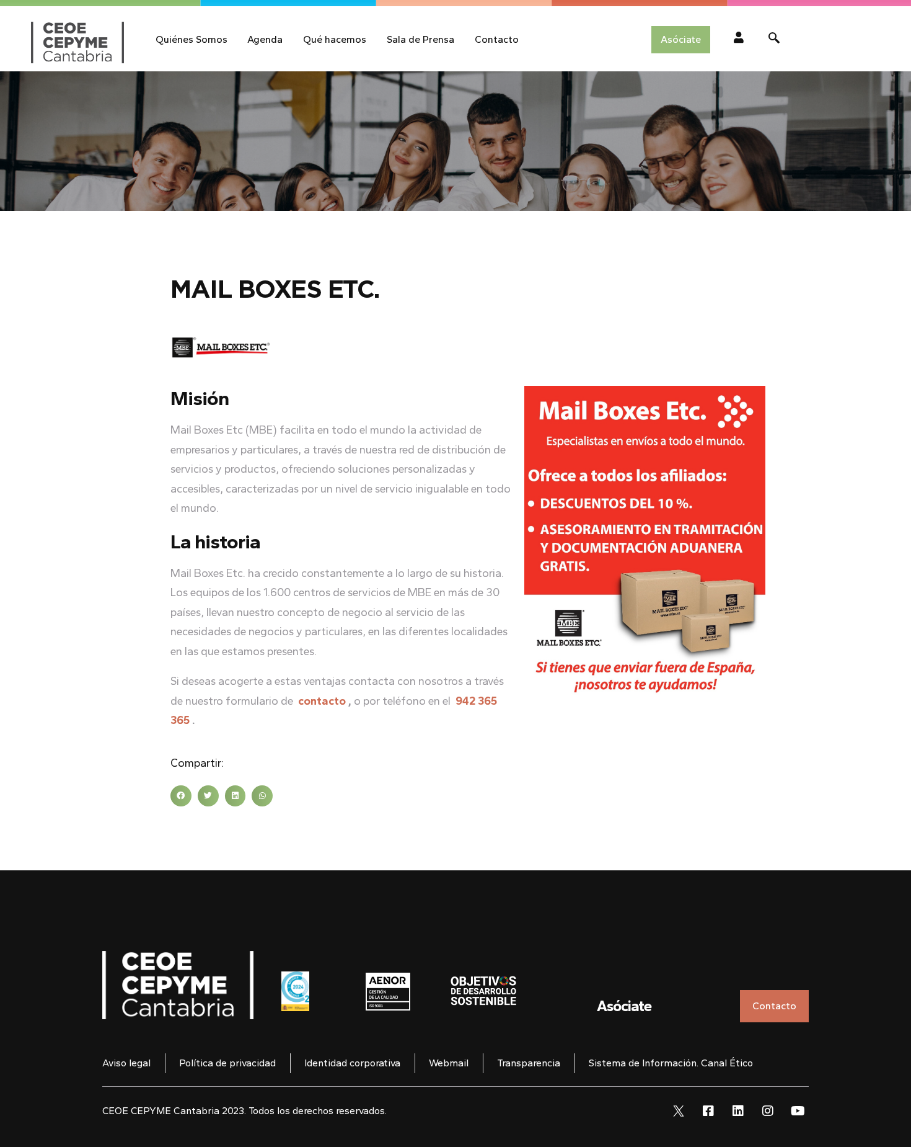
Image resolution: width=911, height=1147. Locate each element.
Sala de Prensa (420, 39)
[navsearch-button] (774, 40)
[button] (180, 795)
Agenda (265, 39)
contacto (322, 701)
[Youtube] (797, 1111)
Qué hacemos (334, 39)
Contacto (497, 39)
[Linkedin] (738, 1111)
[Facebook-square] (708, 1111)
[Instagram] (768, 1111)
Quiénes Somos (191, 39)
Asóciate (624, 1006)
